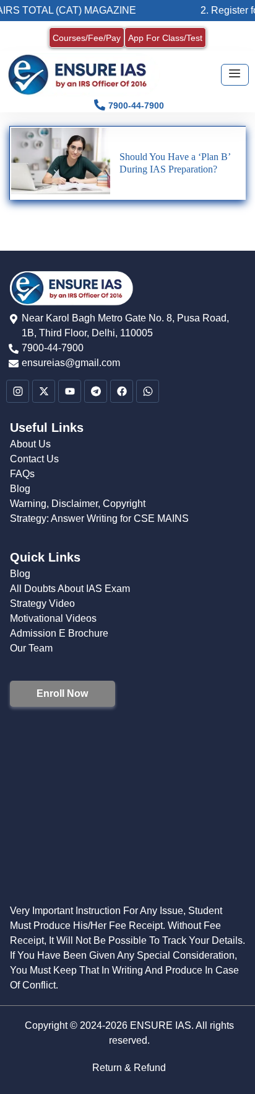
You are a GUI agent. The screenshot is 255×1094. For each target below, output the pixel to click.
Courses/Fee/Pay (87, 38)
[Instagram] (17, 391)
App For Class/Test (165, 38)
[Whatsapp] (147, 391)
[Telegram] (95, 391)
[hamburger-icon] (235, 75)
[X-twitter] (43, 391)
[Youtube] (69, 391)
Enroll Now (62, 693)
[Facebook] (121, 391)
